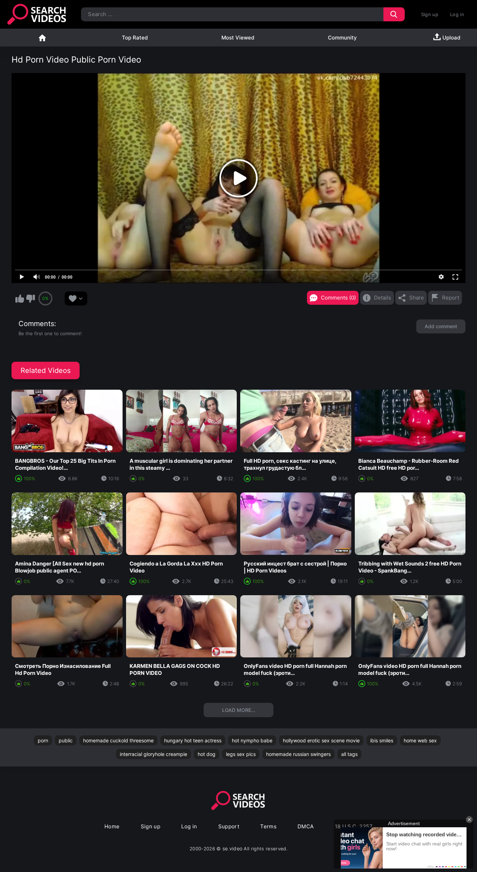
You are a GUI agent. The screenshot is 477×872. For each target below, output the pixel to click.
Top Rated (135, 37)
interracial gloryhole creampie (153, 754)
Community (342, 37)
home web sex (420, 740)
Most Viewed (237, 37)
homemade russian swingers (298, 754)
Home (42, 37)
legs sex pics (241, 754)
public (66, 740)
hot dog (206, 754)
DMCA (306, 826)
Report (450, 297)
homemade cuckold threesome (118, 740)
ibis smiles (381, 740)
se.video (232, 848)
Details (382, 297)
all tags (349, 754)
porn (43, 740)
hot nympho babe (252, 740)
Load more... (238, 710)
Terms (268, 826)
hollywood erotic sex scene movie (321, 740)
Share (416, 297)
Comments (36, 323)
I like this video (19, 298)
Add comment (441, 326)
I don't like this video (30, 298)
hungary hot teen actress (192, 740)
